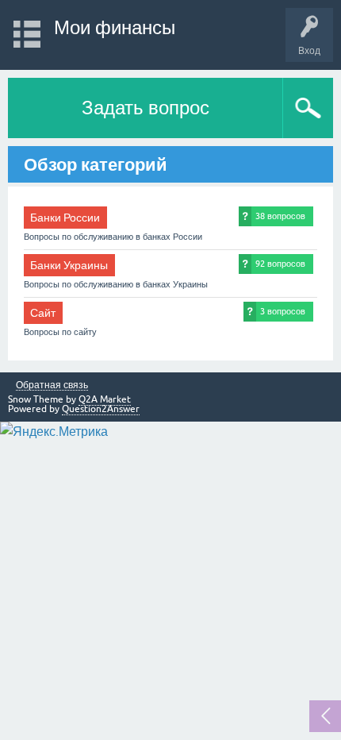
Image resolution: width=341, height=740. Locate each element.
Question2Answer (101, 408)
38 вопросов (280, 216)
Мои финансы (114, 27)
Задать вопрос (145, 107)
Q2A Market (105, 399)
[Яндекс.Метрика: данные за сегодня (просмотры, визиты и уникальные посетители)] (54, 431)
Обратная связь (52, 385)
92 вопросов (280, 263)
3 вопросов (282, 311)
